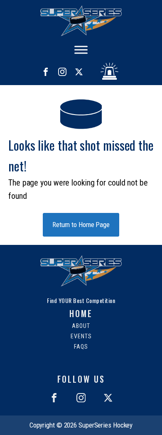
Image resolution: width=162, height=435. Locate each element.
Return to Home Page (81, 224)
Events (81, 336)
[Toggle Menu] (81, 49)
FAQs (81, 347)
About (81, 326)
